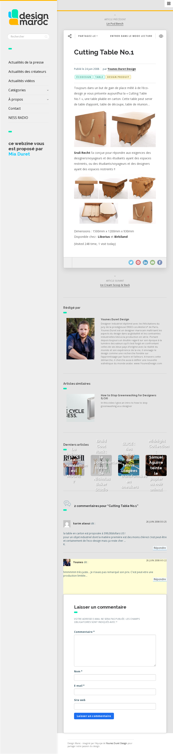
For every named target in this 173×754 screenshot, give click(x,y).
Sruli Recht (82, 153)
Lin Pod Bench (115, 23)
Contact (14, 108)
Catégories (17, 90)
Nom (78, 671)
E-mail (79, 686)
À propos (15, 99)
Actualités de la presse (26, 62)
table (99, 77)
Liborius (104, 237)
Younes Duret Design (122, 69)
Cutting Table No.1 (104, 52)
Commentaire (84, 632)
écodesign (83, 77)
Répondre (160, 548)
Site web (79, 700)
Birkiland (121, 237)
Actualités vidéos (21, 80)
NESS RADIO (18, 117)
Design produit (118, 77)
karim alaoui (81, 523)
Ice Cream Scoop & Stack (115, 285)
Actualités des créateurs (27, 71)
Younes (78, 562)
